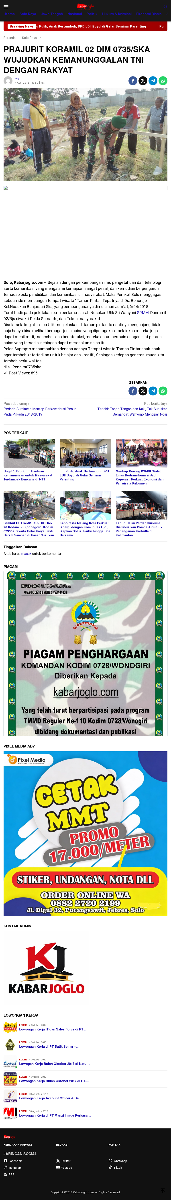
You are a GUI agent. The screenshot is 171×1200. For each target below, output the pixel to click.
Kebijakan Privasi (18, 1144)
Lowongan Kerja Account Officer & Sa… (50, 1098)
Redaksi (62, 1144)
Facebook (15, 1161)
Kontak (114, 1144)
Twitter (65, 1161)
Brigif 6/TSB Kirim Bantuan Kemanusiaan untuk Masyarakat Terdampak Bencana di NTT (28, 475)
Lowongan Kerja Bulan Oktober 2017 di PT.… (54, 1081)
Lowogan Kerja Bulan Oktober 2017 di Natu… (54, 1064)
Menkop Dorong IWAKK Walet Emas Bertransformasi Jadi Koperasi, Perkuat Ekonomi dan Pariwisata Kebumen (140, 477)
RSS (11, 1174)
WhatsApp (120, 1161)
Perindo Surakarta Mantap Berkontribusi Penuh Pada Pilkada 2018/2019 (40, 408)
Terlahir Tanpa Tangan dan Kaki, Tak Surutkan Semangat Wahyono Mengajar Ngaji (132, 408)
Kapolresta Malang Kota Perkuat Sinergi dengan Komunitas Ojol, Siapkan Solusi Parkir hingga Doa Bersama (85, 529)
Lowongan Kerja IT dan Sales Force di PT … (53, 1029)
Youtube (66, 1167)
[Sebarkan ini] (132, 80)
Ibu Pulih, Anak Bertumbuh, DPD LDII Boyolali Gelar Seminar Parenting (84, 475)
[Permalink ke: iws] (8, 80)
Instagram (15, 1167)
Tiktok (118, 1167)
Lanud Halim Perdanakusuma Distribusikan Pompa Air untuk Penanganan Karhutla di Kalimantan (139, 529)
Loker (23, 1025)
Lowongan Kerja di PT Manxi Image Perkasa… (55, 1115)
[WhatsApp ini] (163, 80)
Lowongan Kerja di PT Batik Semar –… (49, 1046)
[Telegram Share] (153, 80)
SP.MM (143, 312)
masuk (26, 554)
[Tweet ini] (142, 80)
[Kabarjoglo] (85, 6)
